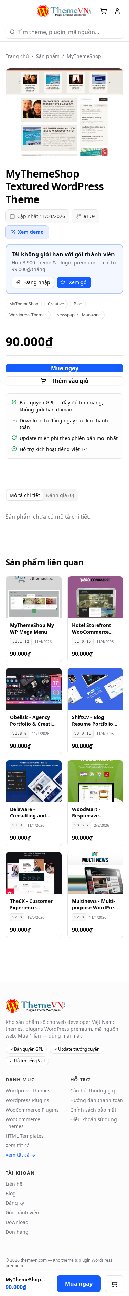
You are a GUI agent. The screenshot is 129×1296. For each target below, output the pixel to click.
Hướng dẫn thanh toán (96, 1100)
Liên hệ (14, 1183)
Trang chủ (17, 56)
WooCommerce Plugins (32, 1109)
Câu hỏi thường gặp (93, 1090)
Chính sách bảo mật (93, 1109)
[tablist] (42, 495)
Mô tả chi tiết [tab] (25, 495)
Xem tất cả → (20, 1155)
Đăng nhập (37, 282)
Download (17, 1222)
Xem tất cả (18, 1145)
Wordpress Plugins (27, 1100)
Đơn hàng (17, 1231)
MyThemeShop (84, 56)
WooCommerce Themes (23, 1122)
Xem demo (31, 232)
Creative (56, 304)
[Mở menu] (12, 11)
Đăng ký (15, 1203)
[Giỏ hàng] (103, 11)
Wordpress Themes (28, 315)
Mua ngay (64, 368)
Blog (78, 304)
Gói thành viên (22, 1212)
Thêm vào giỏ (70, 381)
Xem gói (78, 282)
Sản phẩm (48, 56)
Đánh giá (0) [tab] (60, 495)
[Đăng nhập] (117, 11)
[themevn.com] (65, 11)
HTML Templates (25, 1136)
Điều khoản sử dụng (93, 1119)
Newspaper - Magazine (78, 315)
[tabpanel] (64, 516)
